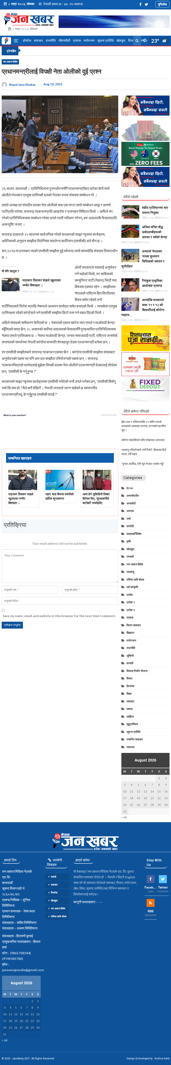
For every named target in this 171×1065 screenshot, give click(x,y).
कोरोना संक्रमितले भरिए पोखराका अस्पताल (143, 440)
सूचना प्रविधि (105, 41)
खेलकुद (120, 41)
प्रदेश (130, 594)
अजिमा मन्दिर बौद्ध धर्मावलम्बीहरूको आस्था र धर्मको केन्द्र (154, 232)
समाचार (38, 41)
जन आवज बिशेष (10, 61)
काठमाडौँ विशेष (134, 534)
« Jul (124, 817)
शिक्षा (129, 693)
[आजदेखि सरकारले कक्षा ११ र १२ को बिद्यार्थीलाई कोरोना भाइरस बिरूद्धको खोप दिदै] (130, 304)
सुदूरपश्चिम (132, 724)
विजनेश (130, 686)
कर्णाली (130, 526)
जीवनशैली (64, 41)
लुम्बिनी (130, 655)
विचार (129, 678)
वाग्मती (130, 663)
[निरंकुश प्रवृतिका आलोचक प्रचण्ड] (130, 285)
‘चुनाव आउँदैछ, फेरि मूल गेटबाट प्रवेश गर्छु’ (142, 463)
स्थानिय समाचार (135, 739)
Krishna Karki (162, 1058)
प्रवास (77, 41)
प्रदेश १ (131, 602)
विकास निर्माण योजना (137, 671)
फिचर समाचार (134, 625)
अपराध (130, 511)
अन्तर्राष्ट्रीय (133, 495)
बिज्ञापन (130, 632)
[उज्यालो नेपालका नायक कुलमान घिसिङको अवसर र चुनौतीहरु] (130, 255)
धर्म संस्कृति (132, 587)
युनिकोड (162, 4)
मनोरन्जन (89, 41)
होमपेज (27, 41)
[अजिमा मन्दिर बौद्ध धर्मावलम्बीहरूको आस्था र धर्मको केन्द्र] (130, 231)
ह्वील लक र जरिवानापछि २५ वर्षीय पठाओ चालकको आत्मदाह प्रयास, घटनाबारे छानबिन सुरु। (143, 426)
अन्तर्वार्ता (131, 503)
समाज (130, 709)
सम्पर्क (53, 876)
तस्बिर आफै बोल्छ (135, 579)
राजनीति (51, 41)
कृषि (129, 541)
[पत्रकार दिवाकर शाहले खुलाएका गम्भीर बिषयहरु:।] (11, 284)
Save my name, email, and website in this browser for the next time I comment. (59, 616)
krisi (130, 488)
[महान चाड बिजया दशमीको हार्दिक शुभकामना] (59, 480)
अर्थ (129, 518)
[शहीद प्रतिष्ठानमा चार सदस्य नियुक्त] (130, 212)
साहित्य (130, 716)
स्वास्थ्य (131, 747)
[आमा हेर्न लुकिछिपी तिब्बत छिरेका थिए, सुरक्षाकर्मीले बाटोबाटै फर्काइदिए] (97, 480)
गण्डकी (130, 556)
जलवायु (130, 571)
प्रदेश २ (131, 610)
